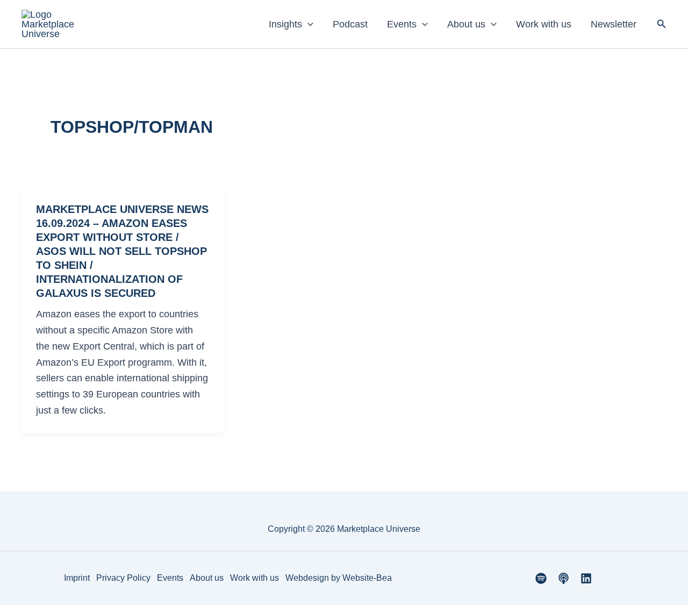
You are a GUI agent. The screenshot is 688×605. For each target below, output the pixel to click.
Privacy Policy (123, 577)
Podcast (350, 24)
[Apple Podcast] (563, 578)
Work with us (543, 24)
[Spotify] (541, 578)
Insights (285, 24)
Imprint (77, 577)
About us (466, 24)
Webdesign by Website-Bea (338, 577)
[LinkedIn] (586, 578)
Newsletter (613, 24)
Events (402, 24)
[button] (307, 24)
